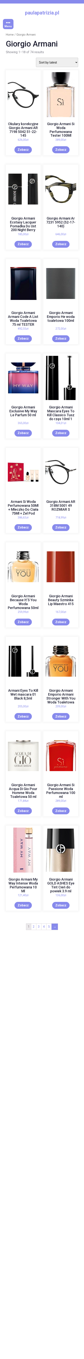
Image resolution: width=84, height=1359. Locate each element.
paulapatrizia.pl (42, 13)
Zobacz (23, 150)
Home (10, 34)
